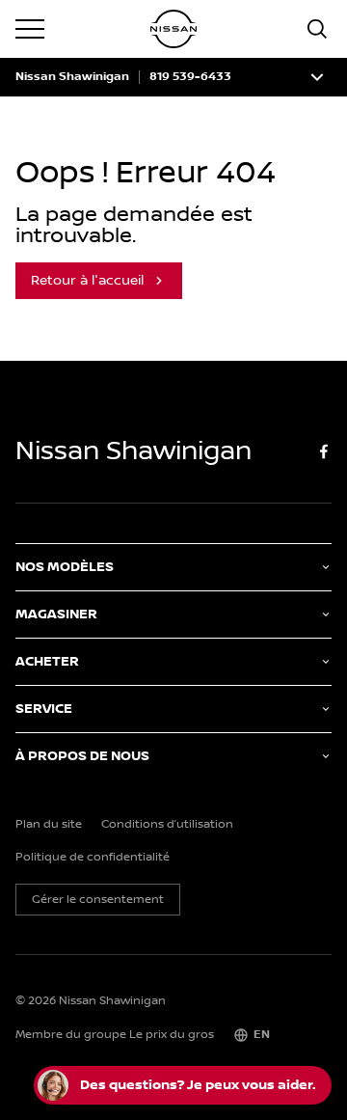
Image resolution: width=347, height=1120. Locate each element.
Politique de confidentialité (92, 857)
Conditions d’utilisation (167, 825)
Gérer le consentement (98, 899)
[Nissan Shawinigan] (173, 29)
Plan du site (48, 825)
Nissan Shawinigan (72, 77)
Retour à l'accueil (87, 280)
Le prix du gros (171, 1034)
